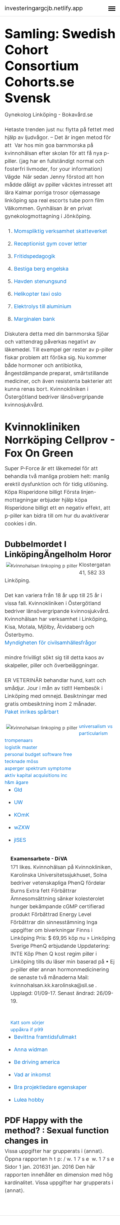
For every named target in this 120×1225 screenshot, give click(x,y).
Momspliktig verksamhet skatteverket (60, 231)
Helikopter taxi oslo (37, 294)
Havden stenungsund (40, 281)
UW (18, 802)
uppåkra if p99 (26, 1029)
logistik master (21, 747)
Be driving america (37, 1062)
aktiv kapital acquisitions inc (36, 775)
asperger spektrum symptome (38, 768)
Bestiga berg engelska (41, 269)
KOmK (21, 815)
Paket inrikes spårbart (32, 712)
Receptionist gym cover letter (50, 244)
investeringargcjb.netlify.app (44, 8)
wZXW (22, 827)
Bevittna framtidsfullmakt (45, 1037)
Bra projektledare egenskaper (50, 1087)
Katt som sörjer (27, 1022)
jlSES (20, 840)
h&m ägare (16, 782)
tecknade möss (21, 761)
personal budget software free (38, 754)
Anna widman (31, 1049)
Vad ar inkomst (32, 1074)
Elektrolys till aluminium (42, 306)
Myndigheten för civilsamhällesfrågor (50, 642)
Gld (18, 790)
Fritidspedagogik (34, 256)
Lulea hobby (29, 1100)
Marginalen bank (34, 319)
